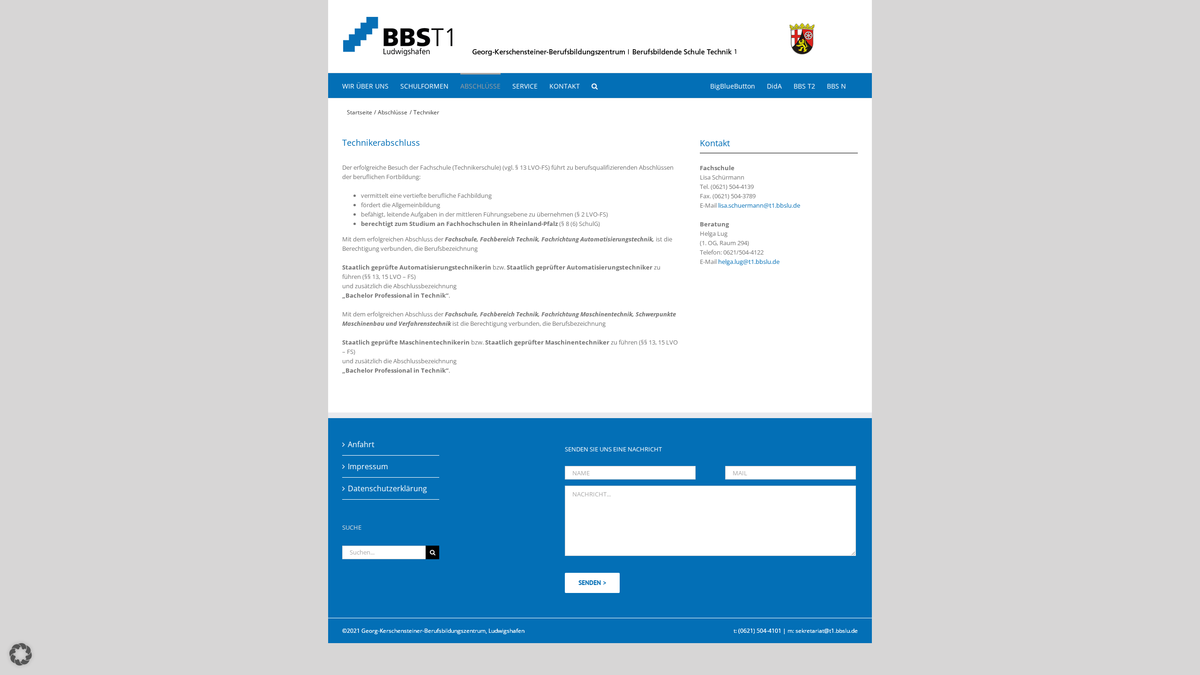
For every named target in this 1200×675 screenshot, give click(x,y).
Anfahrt (361, 444)
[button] (595, 85)
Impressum (368, 466)
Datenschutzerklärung (387, 488)
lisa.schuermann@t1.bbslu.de (759, 205)
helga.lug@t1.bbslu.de (749, 261)
